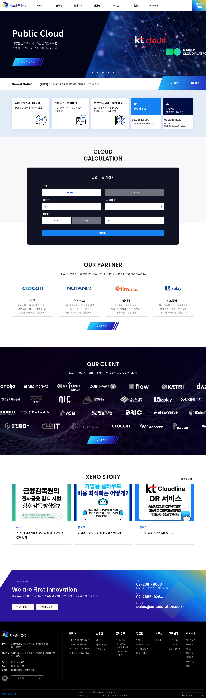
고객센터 (134, 5)
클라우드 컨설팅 (142, 644)
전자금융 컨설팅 (142, 640)
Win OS (71, 192)
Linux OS (134, 192)
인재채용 (189, 657)
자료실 (116, 5)
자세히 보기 (26, 62)
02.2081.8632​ (173, 119)
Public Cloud (121, 640)
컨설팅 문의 (21, 606)
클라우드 (78, 5)
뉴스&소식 (173, 644)
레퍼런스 (189, 648)
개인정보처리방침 (9, 694)
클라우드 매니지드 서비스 (79, 640)
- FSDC (119, 655)
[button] (92, 72)
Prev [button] (175, 82)
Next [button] (194, 82)
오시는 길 (190, 661)
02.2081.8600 (140, 119)
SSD (86, 220)
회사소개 (153, 5)
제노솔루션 (190, 640)
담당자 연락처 (174, 648)
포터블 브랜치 (101, 648)
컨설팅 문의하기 (199, 5)
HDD (56, 220)
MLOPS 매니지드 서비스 (79, 652)
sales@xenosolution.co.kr (143, 123)
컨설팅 (97, 5)
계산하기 (103, 232)
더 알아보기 (101, 326)
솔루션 (59, 5)
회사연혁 (189, 644)
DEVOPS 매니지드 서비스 (79, 648)
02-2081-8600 (149, 584)
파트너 (189, 665)
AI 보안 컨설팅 (142, 648)
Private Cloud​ (122, 651)
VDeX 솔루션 (101, 640)
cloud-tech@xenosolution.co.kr (175, 124)
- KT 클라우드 (121, 643)
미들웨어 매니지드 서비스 (79, 644)
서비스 (40, 5)
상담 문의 (46, 606)
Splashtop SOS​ (103, 644)
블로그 (5, 678)
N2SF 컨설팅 (141, 652)
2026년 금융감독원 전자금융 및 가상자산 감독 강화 (67, 84)
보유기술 (189, 652)
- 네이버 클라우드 (123, 647)
